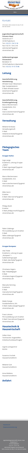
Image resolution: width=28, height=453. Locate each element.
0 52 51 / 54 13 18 (12, 43)
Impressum (6, 425)
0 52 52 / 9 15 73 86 (12, 66)
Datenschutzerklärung (10, 427)
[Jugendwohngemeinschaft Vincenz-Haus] (14, 5)
